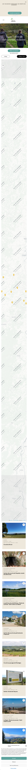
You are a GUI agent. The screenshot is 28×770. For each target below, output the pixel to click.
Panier (24, 20)
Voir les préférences (14, 765)
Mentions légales (13, 768)
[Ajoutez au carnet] (23, 524)
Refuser (14, 761)
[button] (26, 746)
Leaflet (11, 520)
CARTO (24, 520)
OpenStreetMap (15, 520)
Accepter (14, 758)
